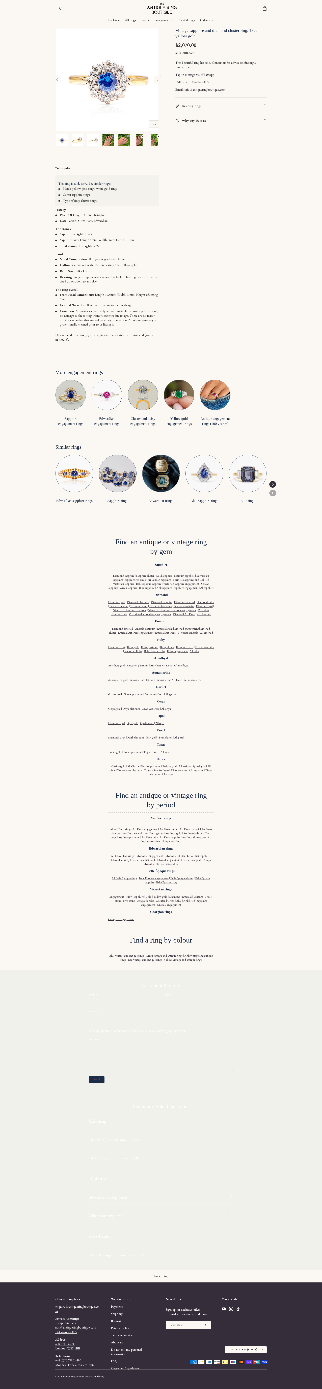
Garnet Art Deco (154, 694)
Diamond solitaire (184, 606)
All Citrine (133, 766)
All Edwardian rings (122, 856)
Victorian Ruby (133, 651)
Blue (178, 901)
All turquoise (196, 770)
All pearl (179, 737)
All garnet (170, 694)
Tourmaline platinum (129, 770)
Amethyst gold (116, 665)
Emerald (187, 897)
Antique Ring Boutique (73, 1376)
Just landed (114, 20)
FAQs (115, 1361)
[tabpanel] (107, 258)
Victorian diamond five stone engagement (172, 610)
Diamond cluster (119, 606)
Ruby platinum (149, 647)
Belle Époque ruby (154, 651)
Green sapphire (128, 588)
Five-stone (129, 901)
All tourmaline (179, 770)
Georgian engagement (121, 919)
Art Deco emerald (133, 833)
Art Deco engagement (145, 829)
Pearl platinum (135, 737)
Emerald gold (165, 629)
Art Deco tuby (150, 837)
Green (170, 901)
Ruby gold (133, 647)
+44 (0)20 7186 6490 (68, 1360)
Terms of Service (121, 1335)
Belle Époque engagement (154, 878)
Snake (150, 901)
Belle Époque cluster (181, 878)
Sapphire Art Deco (135, 580)
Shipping (117, 1314)
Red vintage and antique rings (145, 960)
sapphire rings (81, 195)
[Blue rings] (247, 473)
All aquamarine (192, 680)
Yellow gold (160, 897)
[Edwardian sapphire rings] (74, 473)
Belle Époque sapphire (148, 584)
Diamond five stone (160, 606)
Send (97, 1079)
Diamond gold (116, 602)
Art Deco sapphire (170, 837)
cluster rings (89, 201)
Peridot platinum (151, 766)
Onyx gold (114, 709)
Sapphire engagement (186, 588)
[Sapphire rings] (117, 473)
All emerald (206, 633)
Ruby (129, 897)
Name (93, 994)
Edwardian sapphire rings (74, 501)
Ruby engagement (177, 651)
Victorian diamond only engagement (150, 614)
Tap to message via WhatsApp (194, 75)
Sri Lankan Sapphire (159, 580)
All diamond (204, 614)
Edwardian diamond (143, 860)
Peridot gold (170, 766)
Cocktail (161, 901)
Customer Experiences (125, 1368)
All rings (130, 20)
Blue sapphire (146, 588)
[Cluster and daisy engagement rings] (143, 395)
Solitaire (198, 897)
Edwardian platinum (168, 860)
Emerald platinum (145, 629)
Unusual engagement (169, 905)
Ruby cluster (167, 647)
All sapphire (207, 588)
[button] (264, 8)
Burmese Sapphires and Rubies (190, 580)
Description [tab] (63, 168)
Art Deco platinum (129, 837)
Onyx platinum (131, 709)
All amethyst (181, 665)
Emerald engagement (186, 629)
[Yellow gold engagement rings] (179, 395)
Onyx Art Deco (150, 709)
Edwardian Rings (161, 501)
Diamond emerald (184, 602)
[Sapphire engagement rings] (71, 395)
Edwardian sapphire (198, 856)
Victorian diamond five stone (129, 610)
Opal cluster (147, 723)
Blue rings (247, 501)
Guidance (204, 20)
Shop (143, 20)
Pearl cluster (165, 737)
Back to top (161, 1276)
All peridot (185, 766)
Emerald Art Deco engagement (135, 633)
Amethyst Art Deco (161, 665)
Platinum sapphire (184, 576)
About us (117, 1342)
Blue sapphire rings (204, 501)
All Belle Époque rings (124, 878)
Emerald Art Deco (165, 633)
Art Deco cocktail (190, 829)
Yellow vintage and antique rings (183, 960)
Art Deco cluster (168, 829)
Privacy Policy (120, 1328)
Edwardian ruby (204, 647)
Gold (148, 897)
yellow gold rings (83, 189)
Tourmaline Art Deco (156, 770)
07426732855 (200, 82)
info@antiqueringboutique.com (204, 90)
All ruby (194, 651)
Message (94, 1039)
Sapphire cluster (145, 576)
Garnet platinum (133, 694)
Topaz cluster (151, 752)
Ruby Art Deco (184, 647)
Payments (117, 1307)
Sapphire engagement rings (70, 421)
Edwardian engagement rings (106, 421)
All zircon (167, 774)
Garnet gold (115, 694)
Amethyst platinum (137, 665)
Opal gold (132, 723)
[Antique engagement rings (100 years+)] (215, 395)
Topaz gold (114, 752)
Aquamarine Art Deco (169, 680)
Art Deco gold (173, 833)
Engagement (161, 20)
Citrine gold (118, 766)
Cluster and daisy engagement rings (142, 421)
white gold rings (106, 189)
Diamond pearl (139, 606)
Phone (168, 994)
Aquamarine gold (118, 680)
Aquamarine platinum (142, 680)
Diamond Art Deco (184, 614)
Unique (141, 901)
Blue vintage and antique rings (126, 956)
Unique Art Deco (171, 841)
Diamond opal (204, 606)
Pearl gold (151, 737)
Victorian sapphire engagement (181, 584)
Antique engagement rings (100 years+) (215, 421)
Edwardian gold (191, 860)
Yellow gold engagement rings (179, 421)
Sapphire (139, 897)
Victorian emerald (188, 633)
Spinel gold (199, 766)
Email (92, 1011)
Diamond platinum (138, 602)
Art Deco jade (191, 833)
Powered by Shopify (94, 1376)
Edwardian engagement (149, 856)
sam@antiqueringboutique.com (75, 1328)
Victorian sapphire (123, 584)
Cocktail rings (186, 20)
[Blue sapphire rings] (204, 473)
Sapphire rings (117, 501)
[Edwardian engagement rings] (107, 395)
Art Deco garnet (154, 833)
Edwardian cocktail (168, 864)
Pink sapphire (164, 588)
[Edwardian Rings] (161, 473)
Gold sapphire (164, 576)
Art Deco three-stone (194, 837)
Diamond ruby (205, 602)
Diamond (174, 897)
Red (193, 901)
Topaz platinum (132, 752)
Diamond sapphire (123, 576)
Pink (186, 901)
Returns (116, 1321)
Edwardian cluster (175, 856)
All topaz (166, 752)
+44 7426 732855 (66, 1332)
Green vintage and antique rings (164, 956)
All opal (159, 723)
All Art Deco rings (120, 829)
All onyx (166, 709)
